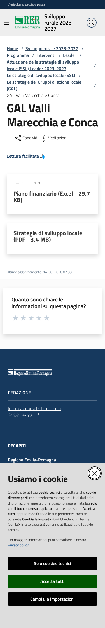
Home (12, 48)
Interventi (45, 55)
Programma (18, 55)
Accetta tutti (52, 581)
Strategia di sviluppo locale (47, 236)
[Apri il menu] (6, 22)
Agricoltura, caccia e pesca (26, 4)
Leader (69, 55)
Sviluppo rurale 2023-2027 (51, 48)
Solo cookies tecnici (52, 563)
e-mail (28, 415)
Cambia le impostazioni (52, 599)
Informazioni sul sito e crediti (34, 408)
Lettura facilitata (23, 156)
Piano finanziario (51, 196)
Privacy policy (18, 545)
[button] (92, 23)
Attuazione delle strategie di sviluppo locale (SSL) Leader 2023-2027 (43, 65)
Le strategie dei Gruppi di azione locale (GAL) (44, 85)
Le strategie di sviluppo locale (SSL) (41, 75)
